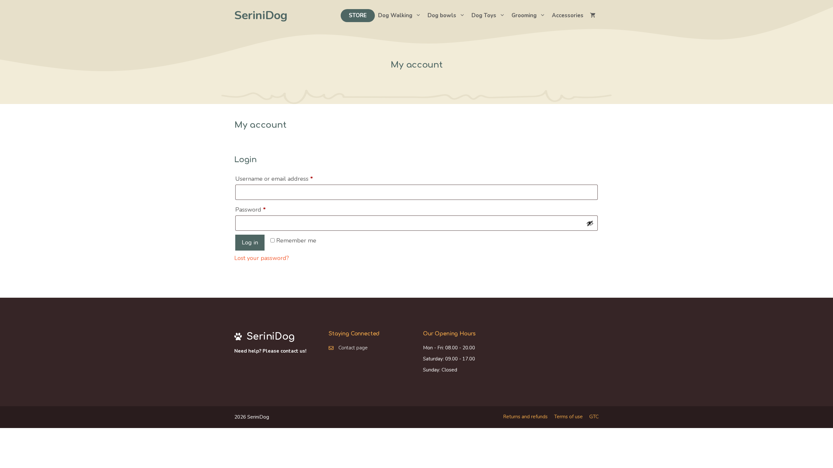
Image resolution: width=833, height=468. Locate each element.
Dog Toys (483, 15)
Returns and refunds (525, 416)
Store (358, 15)
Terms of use (568, 416)
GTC (594, 416)
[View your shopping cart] (593, 15)
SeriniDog (260, 15)
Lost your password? (261, 258)
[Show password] (590, 223)
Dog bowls (442, 15)
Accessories (567, 15)
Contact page (353, 347)
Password (262, 209)
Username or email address (286, 179)
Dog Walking (395, 15)
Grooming (524, 15)
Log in (250, 242)
